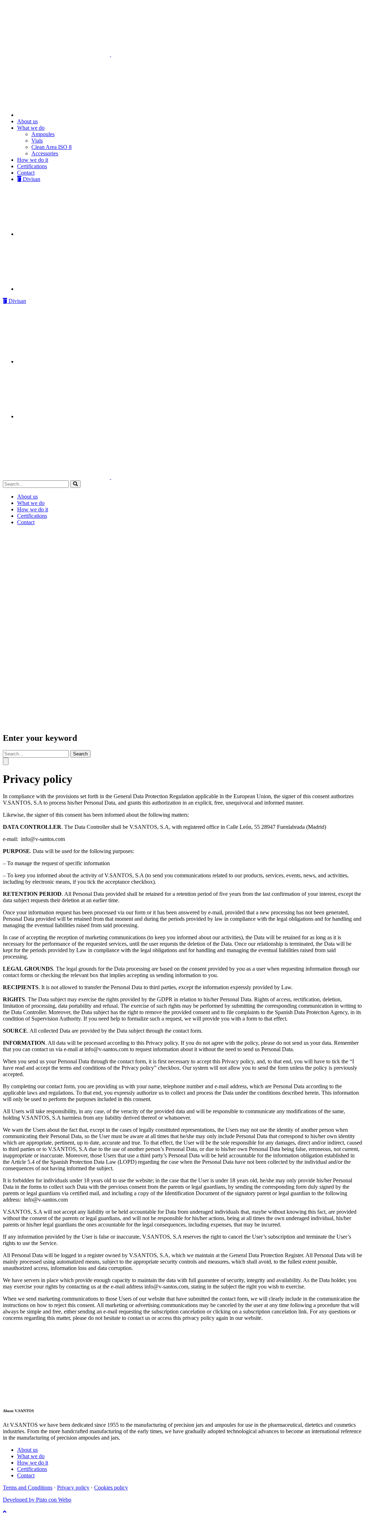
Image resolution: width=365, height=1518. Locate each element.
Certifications (32, 1469)
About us (27, 1450)
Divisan (16, 301)
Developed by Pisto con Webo (37, 1500)
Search (80, 754)
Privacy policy (73, 1488)
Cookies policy (111, 1488)
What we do (31, 1456)
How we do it (32, 1463)
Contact (26, 1475)
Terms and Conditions (27, 1488)
